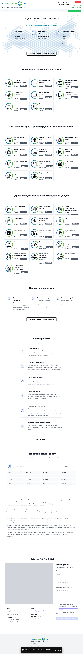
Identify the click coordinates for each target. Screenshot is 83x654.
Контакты (62, 10)
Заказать (74, 10)
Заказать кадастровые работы (41, 53)
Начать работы (41, 439)
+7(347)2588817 (64, 4)
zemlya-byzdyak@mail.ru (38, 611)
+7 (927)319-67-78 (63, 2)
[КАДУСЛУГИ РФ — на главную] (14, 3)
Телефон (58, 579)
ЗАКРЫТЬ (58, 650)
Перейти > (23, 85)
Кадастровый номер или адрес (64, 587)
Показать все (69, 466)
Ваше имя (58, 570)
